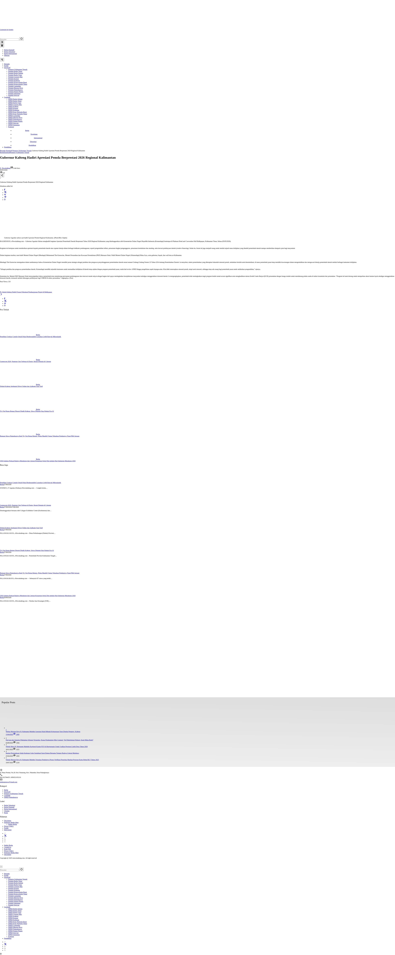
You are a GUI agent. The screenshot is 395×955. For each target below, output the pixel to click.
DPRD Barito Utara (14, 912)
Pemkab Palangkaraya (15, 899)
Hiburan (6, 55)
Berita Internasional (10, 53)
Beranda (7, 874)
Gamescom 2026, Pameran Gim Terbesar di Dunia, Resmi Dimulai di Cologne (25, 361)
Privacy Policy (9, 826)
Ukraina (6, 811)
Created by (7, 847)
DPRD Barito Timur (14, 911)
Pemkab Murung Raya (15, 898)
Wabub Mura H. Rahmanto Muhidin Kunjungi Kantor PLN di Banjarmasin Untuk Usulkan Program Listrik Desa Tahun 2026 (47, 746)
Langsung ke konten (6, 30)
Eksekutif (7, 152)
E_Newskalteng (5, 168)
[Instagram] (5, 840)
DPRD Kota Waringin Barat (17, 922)
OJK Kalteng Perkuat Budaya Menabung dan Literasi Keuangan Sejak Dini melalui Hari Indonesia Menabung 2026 (38, 461)
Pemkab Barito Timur (15, 881)
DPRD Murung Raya (15, 927)
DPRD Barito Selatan (15, 909)
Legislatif (7, 795)
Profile (6, 828)
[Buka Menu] (2, 45)
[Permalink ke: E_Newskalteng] (2, 165)
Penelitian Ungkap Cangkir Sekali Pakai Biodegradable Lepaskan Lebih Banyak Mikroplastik (30, 337)
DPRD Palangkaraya (11, 797)
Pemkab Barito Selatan (15, 883)
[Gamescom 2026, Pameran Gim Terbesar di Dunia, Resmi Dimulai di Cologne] (18, 360)
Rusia (6, 813)
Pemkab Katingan (14, 890)
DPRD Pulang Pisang (15, 931)
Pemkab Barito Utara (15, 885)
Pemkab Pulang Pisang (15, 901)
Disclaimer (7, 821)
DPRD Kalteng (13, 916)
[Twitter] (5, 193)
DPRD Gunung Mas (15, 914)
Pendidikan (7, 938)
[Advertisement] (61, 14)
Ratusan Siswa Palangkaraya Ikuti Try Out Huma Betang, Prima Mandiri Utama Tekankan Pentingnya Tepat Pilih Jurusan (39, 436)
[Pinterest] (5, 838)
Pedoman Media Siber (11, 822)
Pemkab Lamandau (14, 896)
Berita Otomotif (9, 50)
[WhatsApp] (5, 200)
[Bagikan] (2, 175)
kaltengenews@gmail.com (8, 782)
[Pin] (5, 198)
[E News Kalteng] (15, 36)
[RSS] (5, 842)
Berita (2, 152)
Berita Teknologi (9, 52)
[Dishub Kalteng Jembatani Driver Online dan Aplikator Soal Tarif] (18, 384)
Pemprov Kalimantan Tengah (19, 152)
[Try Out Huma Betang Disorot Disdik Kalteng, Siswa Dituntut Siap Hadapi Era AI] (18, 409)
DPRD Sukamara (14, 935)
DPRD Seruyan (13, 933)
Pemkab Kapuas (13, 888)
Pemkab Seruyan (13, 905)
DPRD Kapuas (13, 918)
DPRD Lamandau (14, 925)
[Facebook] (4, 190)
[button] (21, 39)
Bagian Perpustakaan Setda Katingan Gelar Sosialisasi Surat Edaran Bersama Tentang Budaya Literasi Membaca (42, 753)
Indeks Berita (12, 824)
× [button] (1, 866)
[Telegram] (5, 195)
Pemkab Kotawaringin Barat (17, 892)
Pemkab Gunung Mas (15, 886)
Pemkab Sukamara (14, 903)
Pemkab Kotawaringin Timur (17, 894)
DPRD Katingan (13, 920)
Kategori (11, 936)
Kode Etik (7, 849)
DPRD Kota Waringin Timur (17, 923)
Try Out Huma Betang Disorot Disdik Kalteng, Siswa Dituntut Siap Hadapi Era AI (27, 411)
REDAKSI (7, 830)
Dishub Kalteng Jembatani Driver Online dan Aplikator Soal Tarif (21, 386)
